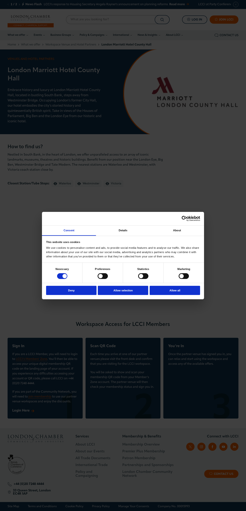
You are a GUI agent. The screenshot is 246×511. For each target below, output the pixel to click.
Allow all (174, 290)
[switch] (103, 276)
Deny (71, 290)
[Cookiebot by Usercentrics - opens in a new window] (184, 218)
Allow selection (123, 290)
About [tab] (177, 230)
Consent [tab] (69, 230)
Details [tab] (123, 230)
